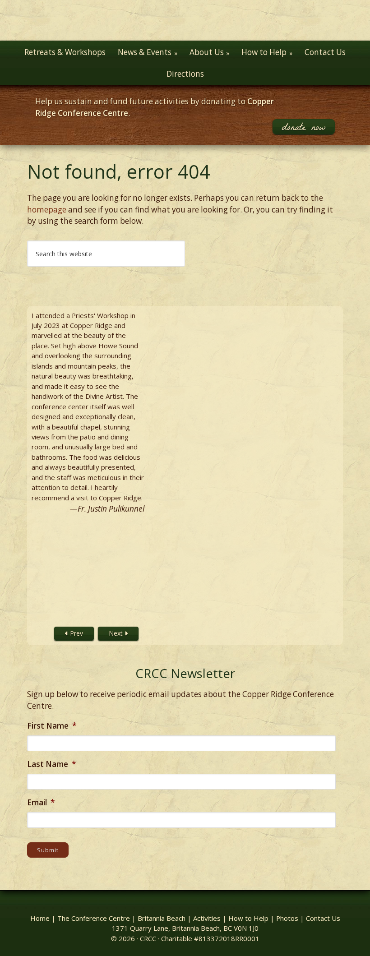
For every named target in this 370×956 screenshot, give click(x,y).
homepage (46, 209)
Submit (48, 850)
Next (117, 633)
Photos (287, 918)
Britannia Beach (161, 918)
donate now (304, 126)
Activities (207, 918)
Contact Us (323, 918)
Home (40, 918)
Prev (75, 633)
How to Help (248, 918)
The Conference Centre (93, 918)
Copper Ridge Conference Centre (185, 20)
